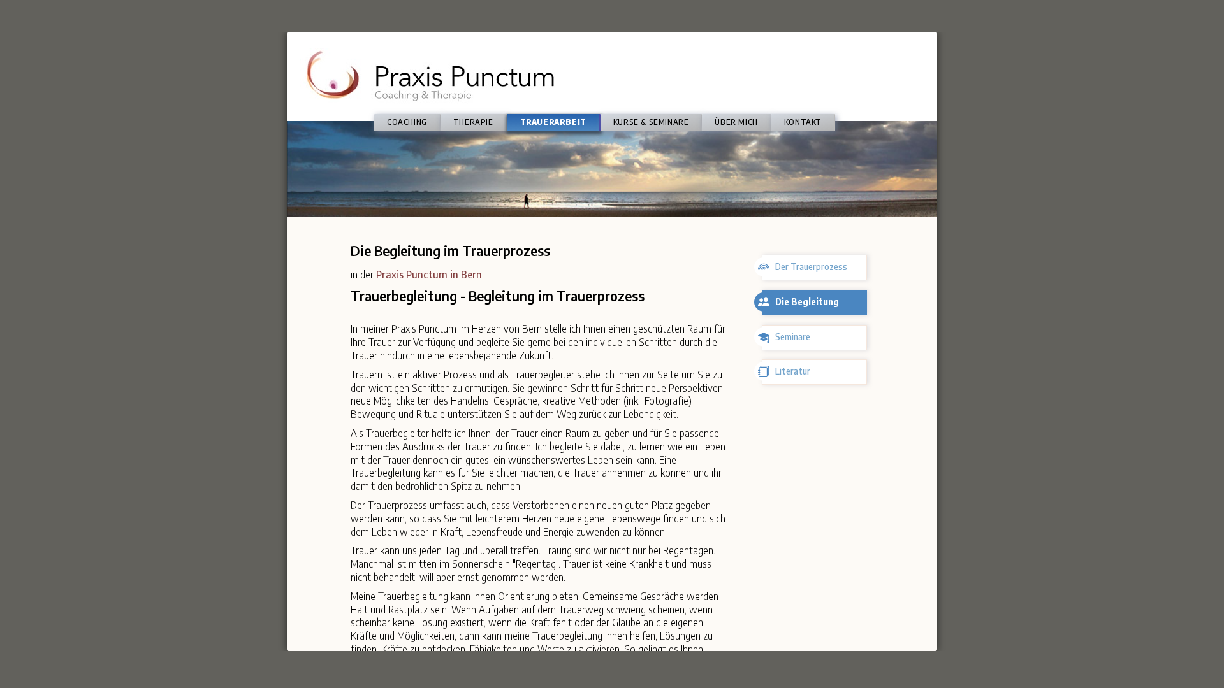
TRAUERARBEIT (553, 122)
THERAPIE (473, 122)
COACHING (407, 122)
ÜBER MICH (736, 122)
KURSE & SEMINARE (651, 122)
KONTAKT (803, 122)
